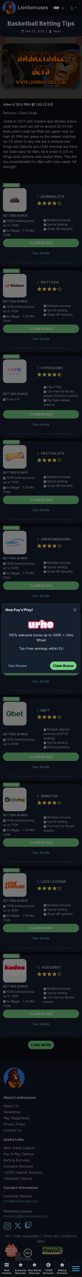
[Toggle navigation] (75, 1268)
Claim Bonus (63, 666)
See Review (17, 666)
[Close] (74, 609)
